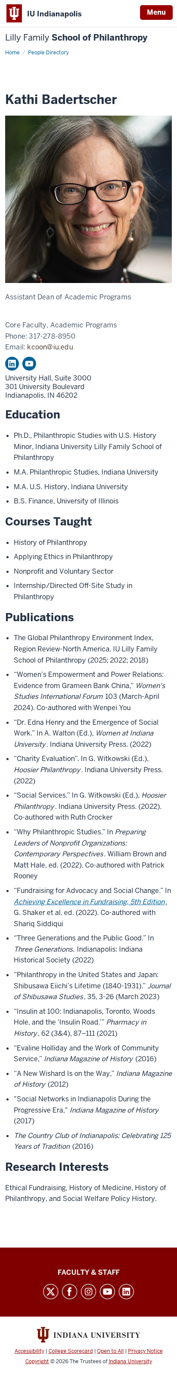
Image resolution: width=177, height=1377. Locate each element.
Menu (156, 12)
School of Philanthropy (76, 38)
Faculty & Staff (88, 1272)
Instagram (88, 1291)
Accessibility (29, 1351)
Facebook (69, 1291)
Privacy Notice (145, 1351)
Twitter (50, 1291)
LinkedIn (12, 364)
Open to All (110, 1351)
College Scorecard (71, 1351)
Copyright (37, 1361)
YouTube (29, 364)
